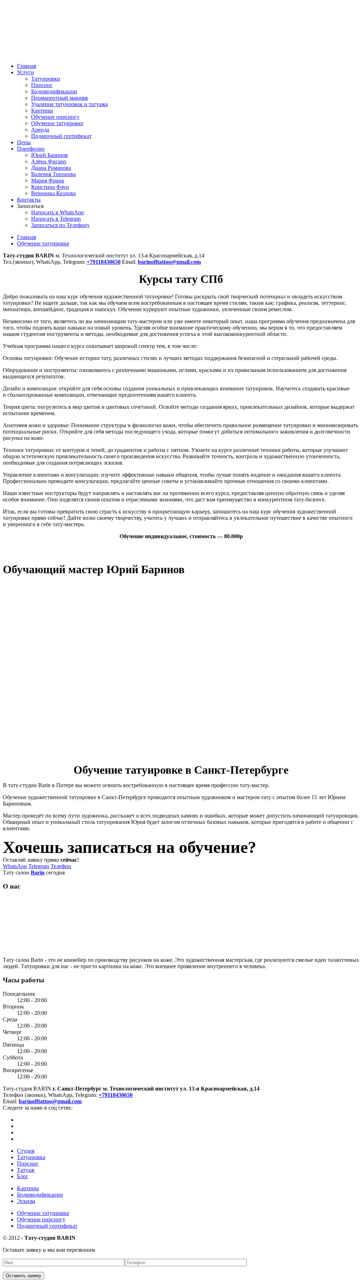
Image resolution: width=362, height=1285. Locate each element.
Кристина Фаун (50, 187)
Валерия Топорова (53, 174)
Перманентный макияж (59, 98)
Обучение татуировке (57, 123)
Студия (25, 1151)
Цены (24, 142)
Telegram (38, 866)
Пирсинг (42, 85)
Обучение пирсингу (55, 117)
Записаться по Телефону (60, 225)
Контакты (29, 200)
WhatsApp (15, 866)
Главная (26, 66)
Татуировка (31, 1157)
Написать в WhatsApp (57, 212)
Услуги (25, 72)
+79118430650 (116, 1095)
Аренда (40, 130)
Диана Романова (51, 168)
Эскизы (26, 1201)
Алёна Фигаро (48, 161)
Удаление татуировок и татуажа (69, 104)
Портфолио (31, 149)
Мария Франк (47, 181)
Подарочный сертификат (61, 136)
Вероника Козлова (53, 193)
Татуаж (26, 1170)
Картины (42, 110)
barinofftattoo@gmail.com (50, 1101)
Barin (38, 873)
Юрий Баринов (49, 155)
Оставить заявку (23, 1275)
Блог (22, 1176)
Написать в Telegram (56, 219)
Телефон (61, 866)
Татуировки (45, 79)
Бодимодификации (54, 91)
